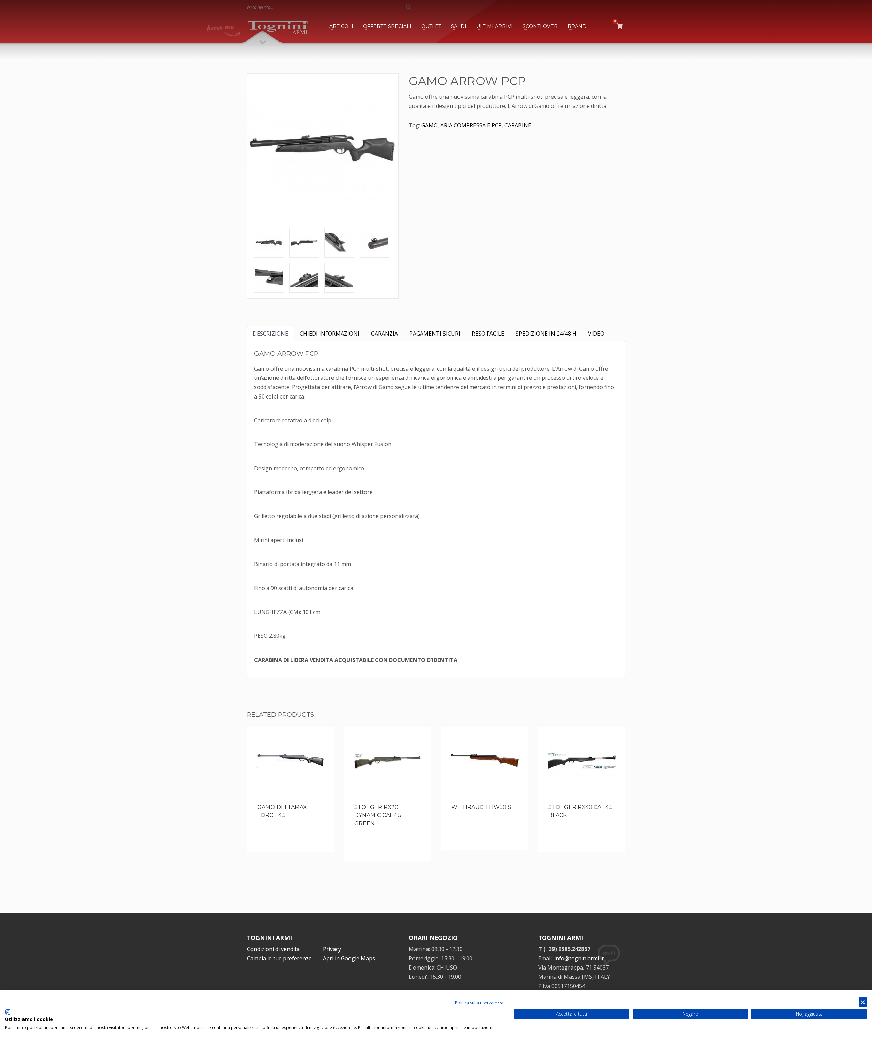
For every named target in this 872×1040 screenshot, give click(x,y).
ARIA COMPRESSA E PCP (471, 125)
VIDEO (596, 333)
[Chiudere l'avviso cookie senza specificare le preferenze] (863, 1002)
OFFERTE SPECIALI (387, 26)
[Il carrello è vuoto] (621, 26)
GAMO (429, 125)
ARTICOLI (341, 26)
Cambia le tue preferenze (279, 958)
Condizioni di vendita (273, 949)
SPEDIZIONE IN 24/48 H (546, 333)
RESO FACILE (488, 333)
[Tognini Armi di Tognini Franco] (277, 26)
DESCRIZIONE (270, 333)
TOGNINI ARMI (269, 937)
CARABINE (517, 125)
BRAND (577, 26)
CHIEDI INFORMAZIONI (329, 333)
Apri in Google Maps (349, 958)
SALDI (458, 26)
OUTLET (431, 26)
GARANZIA (384, 333)
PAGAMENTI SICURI (434, 333)
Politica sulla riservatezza (479, 1003)
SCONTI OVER (540, 26)
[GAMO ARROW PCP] (322, 149)
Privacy (332, 949)
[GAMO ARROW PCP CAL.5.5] (269, 243)
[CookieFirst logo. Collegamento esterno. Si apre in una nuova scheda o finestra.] (7, 1012)
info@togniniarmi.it (579, 958)
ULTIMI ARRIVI (494, 26)
